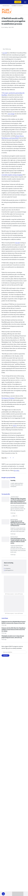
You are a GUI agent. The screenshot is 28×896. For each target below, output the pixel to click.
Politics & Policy (6, 5)
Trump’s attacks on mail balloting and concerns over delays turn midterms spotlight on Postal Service (18, 523)
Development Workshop (8, 398)
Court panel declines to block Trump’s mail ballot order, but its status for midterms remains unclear (18, 541)
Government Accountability (17, 5)
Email (13, 457)
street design (11, 114)
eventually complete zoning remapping (12, 175)
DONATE (18, 2)
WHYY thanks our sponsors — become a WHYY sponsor (14, 593)
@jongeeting (7, 568)
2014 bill (17, 242)
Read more (6, 565)
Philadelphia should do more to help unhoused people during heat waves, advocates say (13, 636)
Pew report (5, 93)
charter (15, 425)
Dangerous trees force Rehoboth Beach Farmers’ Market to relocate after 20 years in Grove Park (14, 622)
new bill (5, 53)
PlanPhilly (13, 480)
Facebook (7, 457)
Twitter (10, 457)
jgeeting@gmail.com (9, 570)
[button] (3, 893)
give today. (16, 470)
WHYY (5, 2)
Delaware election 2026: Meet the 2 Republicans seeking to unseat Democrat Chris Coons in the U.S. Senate (13, 629)
